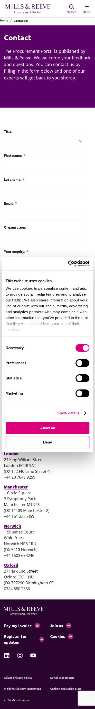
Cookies (57, 636)
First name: (14, 155)
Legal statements (62, 677)
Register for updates (15, 639)
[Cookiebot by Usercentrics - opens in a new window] (68, 263)
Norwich (12, 526)
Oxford (11, 565)
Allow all (47, 428)
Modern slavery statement (22, 688)
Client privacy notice (18, 677)
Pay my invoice (18, 625)
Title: (8, 131)
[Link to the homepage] (30, 8)
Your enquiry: (16, 251)
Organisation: (15, 227)
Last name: (14, 179)
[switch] (82, 363)
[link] (7, 655)
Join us (56, 625)
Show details (68, 413)
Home (4, 20)
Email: (10, 203)
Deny (47, 442)
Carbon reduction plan (65, 688)
